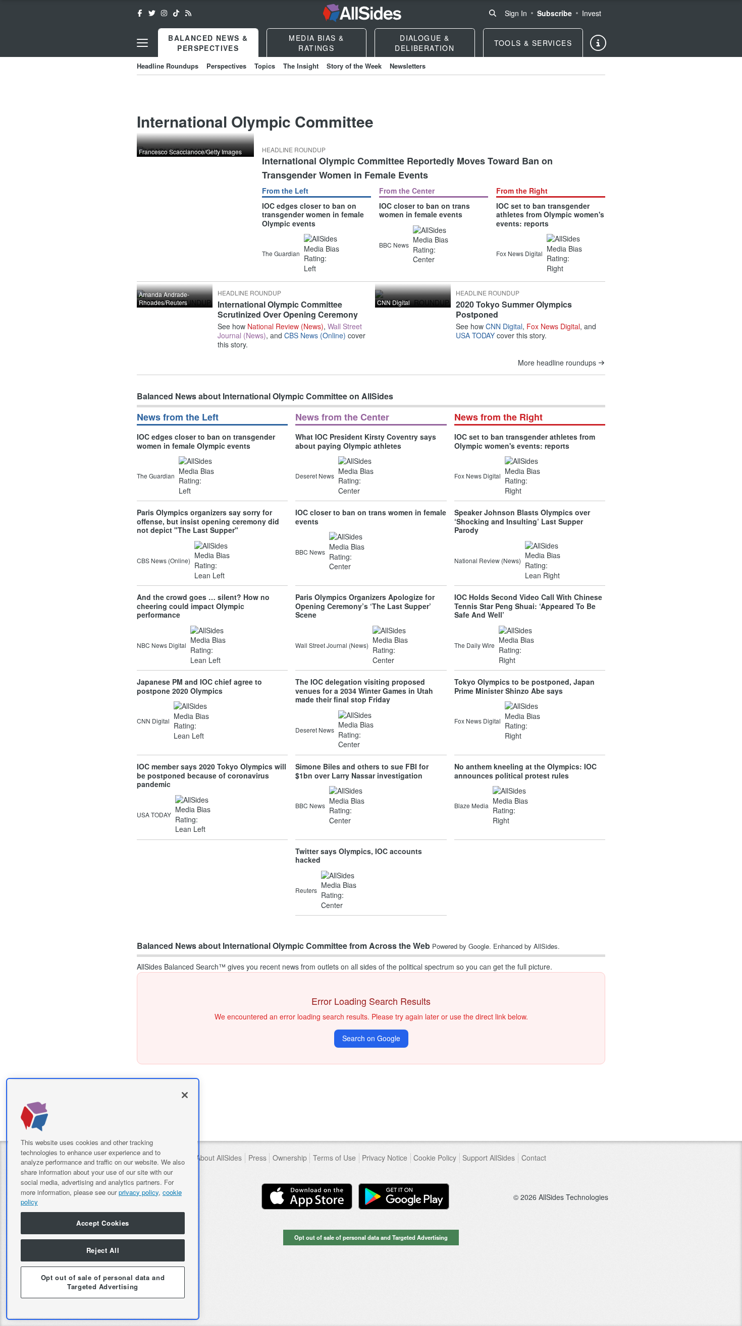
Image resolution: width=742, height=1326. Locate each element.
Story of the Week (354, 66)
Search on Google (371, 1038)
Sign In (516, 13)
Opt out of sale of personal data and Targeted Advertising (371, 1237)
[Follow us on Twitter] (152, 13)
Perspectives (226, 66)
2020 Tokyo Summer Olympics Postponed (514, 309)
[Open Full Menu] (142, 43)
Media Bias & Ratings (316, 43)
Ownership (290, 1158)
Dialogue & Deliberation (424, 43)
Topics (264, 66)
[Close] (185, 1095)
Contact (533, 1158)
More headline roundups (557, 363)
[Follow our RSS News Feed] (188, 13)
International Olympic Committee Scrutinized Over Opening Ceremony (288, 309)
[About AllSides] (598, 43)
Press (257, 1158)
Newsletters (408, 66)
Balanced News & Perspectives (208, 43)
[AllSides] (362, 13)
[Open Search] (493, 13)
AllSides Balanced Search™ (181, 966)
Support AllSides (488, 1158)
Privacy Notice (384, 1158)
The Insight (301, 66)
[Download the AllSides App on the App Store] (306, 1196)
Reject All (103, 1250)
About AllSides (219, 1158)
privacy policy (138, 1191)
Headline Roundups (167, 66)
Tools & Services (533, 43)
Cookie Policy (434, 1158)
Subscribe (554, 13)
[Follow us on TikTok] (176, 13)
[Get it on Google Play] (403, 1196)
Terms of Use (334, 1158)
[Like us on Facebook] (140, 13)
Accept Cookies (102, 1223)
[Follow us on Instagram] (164, 13)
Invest (591, 13)
